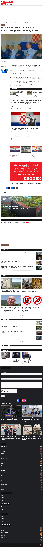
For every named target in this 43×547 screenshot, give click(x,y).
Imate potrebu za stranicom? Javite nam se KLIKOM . (23, 545)
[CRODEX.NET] (8, 2)
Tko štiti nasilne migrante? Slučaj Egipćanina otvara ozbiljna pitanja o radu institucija (16, 360)
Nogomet (3, 480)
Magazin (2, 449)
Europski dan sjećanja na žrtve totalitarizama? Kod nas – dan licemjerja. (30, 309)
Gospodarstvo (3, 470)
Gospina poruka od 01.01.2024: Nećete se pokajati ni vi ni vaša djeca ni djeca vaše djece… (18, 252)
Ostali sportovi (3, 487)
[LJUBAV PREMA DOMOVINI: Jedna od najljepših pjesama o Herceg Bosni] (26, 149)
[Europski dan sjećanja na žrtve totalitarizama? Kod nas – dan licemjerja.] (32, 300)
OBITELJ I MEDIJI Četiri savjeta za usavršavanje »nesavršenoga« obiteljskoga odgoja (31, 419)
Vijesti (5, 22)
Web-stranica (24, 240)
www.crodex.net (13, 143)
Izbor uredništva (4, 446)
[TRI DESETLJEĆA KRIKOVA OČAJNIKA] (39, 338)
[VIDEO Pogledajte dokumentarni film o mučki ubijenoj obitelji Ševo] (13, 93)
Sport (2, 540)
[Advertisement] (21, 13)
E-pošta (2, 240)
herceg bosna (23, 183)
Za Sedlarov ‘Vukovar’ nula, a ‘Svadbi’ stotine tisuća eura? (13, 207)
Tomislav (4, 192)
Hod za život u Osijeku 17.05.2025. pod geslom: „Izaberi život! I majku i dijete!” (10, 438)
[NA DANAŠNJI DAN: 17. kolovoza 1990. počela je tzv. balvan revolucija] (29, 93)
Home (2, 22)
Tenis (2, 482)
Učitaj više (21, 271)
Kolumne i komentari (6, 202)
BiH (12, 183)
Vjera (2, 477)
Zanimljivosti (3, 451)
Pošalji (3, 396)
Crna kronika (3, 467)
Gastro (2, 456)
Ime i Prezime (4, 372)
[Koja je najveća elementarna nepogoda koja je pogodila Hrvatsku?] (39, 258)
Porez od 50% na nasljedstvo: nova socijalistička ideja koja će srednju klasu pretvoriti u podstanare (10, 419)
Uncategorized (3, 472)
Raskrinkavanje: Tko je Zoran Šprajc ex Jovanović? (10, 261)
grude (16, 183)
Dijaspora (3, 468)
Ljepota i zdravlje (4, 453)
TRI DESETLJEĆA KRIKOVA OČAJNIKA (8, 336)
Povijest (2, 475)
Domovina (8, 22)
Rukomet (3, 489)
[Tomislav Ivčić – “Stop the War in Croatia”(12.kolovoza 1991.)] (39, 333)
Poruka (2, 381)
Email (2, 376)
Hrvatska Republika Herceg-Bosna (18, 60)
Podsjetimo (12, 63)
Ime (1, 235)
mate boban (31, 183)
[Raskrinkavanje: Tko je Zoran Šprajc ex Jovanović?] (39, 263)
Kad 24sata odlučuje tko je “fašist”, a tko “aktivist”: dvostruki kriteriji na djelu (32, 438)
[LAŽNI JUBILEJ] (5, 355)
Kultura (2, 473)
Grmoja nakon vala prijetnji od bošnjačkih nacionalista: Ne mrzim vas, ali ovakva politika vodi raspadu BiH (26, 360)
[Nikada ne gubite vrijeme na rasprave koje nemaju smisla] (32, 283)
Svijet (2, 465)
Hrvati (15, 62)
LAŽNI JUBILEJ (3, 358)
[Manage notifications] (40, 545)
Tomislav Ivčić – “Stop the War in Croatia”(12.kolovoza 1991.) (12, 331)
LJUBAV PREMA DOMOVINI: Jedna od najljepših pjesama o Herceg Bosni (25, 154)
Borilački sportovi (4, 484)
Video (2, 448)
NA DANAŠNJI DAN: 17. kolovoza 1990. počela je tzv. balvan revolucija (14, 326)
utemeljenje (38, 183)
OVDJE (29, 108)
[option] (21, 206)
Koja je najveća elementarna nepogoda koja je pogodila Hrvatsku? (14, 256)
